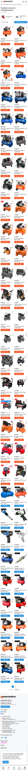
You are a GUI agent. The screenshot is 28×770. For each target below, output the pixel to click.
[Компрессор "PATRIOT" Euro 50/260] (7, 31)
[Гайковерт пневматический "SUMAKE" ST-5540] (20, 514)
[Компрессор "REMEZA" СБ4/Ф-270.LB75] (20, 75)
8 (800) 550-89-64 (6, 700)
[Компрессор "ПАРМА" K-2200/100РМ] (7, 163)
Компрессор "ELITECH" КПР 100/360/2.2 (7, 613)
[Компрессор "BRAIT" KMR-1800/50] (20, 382)
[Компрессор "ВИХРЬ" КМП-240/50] (20, 207)
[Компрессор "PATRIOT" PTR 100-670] (20, 492)
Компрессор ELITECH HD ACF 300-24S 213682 (6, 305)
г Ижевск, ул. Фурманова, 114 (8, 719)
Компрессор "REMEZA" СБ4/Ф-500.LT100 (7, 503)
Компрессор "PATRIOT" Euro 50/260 (7, 41)
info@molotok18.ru (6, 716)
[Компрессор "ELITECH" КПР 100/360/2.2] (7, 602)
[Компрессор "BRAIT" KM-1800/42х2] (7, 382)
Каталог (6, 4)
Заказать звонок (5, 706)
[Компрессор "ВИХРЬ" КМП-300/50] (20, 229)
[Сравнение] (13, 27)
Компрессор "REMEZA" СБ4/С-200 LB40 (20, 129)
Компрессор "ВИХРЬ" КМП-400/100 (5, 261)
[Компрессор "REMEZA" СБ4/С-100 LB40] (7, 97)
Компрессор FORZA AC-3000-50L (19, 459)
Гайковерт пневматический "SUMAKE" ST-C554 (7, 547)
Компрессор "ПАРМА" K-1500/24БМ (6, 283)
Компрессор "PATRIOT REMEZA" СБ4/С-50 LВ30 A (7, 635)
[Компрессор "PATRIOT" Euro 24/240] (20, 31)
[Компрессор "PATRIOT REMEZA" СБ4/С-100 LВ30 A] (7, 646)
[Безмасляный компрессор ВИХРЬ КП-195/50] (7, 426)
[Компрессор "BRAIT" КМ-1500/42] (20, 360)
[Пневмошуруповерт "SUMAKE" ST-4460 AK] (20, 558)
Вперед (16, 689)
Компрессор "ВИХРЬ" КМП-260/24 (5, 239)
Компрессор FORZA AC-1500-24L (6, 481)
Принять (6, 762)
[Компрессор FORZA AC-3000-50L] (20, 448)
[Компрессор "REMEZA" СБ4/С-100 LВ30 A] (20, 97)
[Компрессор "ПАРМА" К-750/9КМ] (7, 317)
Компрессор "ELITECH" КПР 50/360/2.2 (20, 591)
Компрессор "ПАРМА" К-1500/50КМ (5, 349)
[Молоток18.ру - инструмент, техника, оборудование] (8, 1)
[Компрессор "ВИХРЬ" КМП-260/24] (7, 229)
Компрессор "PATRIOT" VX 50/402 (6, 63)
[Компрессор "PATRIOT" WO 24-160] (20, 185)
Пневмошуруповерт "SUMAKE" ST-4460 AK (19, 569)
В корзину (6, 44)
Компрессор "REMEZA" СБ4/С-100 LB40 (7, 107)
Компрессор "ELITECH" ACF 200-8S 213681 (20, 305)
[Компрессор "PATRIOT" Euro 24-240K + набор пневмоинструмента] (7, 75)
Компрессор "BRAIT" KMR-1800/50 (20, 393)
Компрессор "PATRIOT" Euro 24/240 (20, 41)
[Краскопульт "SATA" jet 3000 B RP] (20, 536)
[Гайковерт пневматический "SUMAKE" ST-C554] (7, 536)
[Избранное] (13, 26)
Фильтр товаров (22, 22)
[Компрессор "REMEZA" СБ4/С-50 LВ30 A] (7, 141)
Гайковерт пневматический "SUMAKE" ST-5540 (20, 525)
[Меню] (1, 1)
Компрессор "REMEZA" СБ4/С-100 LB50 (7, 129)
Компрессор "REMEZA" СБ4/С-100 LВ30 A (20, 107)
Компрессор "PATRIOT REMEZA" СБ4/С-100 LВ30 (20, 657)
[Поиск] (23, 1)
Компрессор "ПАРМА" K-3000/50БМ (6, 371)
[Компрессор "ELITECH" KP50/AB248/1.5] (7, 580)
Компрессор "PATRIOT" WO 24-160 (20, 195)
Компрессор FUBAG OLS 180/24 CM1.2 (6, 459)
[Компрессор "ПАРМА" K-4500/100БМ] (20, 273)
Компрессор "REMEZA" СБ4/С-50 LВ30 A (7, 151)
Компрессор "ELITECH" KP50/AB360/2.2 (19, 613)
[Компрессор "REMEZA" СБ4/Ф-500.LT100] (7, 492)
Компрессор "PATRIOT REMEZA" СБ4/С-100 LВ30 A (7, 657)
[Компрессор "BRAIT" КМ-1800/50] (7, 185)
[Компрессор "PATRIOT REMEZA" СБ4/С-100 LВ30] (20, 646)
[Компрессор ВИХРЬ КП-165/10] (20, 426)
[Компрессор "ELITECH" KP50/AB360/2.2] (20, 602)
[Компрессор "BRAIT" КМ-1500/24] (20, 163)
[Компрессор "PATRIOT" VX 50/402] (7, 53)
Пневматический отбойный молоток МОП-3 (7, 525)
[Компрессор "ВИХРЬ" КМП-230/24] (7, 207)
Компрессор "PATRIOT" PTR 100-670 (20, 503)
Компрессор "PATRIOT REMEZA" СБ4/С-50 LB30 (20, 635)
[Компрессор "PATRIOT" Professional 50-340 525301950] (7, 404)
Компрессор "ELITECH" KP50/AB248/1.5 (6, 591)
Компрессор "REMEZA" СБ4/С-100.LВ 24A (7, 569)
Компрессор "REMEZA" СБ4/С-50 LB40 (7, 679)
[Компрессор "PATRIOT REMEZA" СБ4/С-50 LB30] (20, 624)
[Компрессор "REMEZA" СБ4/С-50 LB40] (7, 668)
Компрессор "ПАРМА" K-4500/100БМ (19, 283)
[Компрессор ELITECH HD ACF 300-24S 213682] (7, 295)
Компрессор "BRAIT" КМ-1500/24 (18, 173)
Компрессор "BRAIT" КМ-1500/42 (18, 371)
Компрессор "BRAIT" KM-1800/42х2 (6, 393)
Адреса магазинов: (6, 718)
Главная (2, 4)
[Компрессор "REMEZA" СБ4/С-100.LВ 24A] (7, 558)
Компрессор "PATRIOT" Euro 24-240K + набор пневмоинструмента (7, 85)
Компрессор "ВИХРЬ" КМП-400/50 (19, 261)
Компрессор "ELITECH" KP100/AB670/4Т (19, 679)
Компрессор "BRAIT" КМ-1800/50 (5, 195)
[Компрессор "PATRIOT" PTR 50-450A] (20, 53)
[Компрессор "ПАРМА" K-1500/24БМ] (7, 273)
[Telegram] (2, 737)
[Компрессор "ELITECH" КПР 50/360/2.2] (20, 580)
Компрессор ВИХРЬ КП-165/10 (18, 437)
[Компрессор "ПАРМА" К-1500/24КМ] (20, 317)
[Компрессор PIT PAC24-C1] (20, 470)
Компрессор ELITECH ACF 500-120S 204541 (20, 415)
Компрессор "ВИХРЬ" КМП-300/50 (19, 239)
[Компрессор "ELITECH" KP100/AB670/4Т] (20, 668)
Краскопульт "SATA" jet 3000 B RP (19, 547)
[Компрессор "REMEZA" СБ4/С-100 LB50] (7, 119)
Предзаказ (5, 505)
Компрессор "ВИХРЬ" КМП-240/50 (19, 217)
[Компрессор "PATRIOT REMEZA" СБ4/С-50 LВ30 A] (7, 624)
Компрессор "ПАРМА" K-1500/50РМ (19, 151)
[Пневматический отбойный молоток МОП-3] (7, 514)
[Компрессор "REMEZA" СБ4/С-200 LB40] (20, 119)
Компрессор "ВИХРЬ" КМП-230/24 (5, 217)
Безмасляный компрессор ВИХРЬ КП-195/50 (6, 437)
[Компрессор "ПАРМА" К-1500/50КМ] (7, 338)
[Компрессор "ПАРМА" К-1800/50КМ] (20, 338)
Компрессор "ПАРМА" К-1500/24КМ (19, 327)
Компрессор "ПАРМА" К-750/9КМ (5, 327)
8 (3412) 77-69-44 (6, 703)
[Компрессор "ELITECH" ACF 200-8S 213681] (20, 295)
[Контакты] (25, 1)
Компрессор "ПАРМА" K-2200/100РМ (6, 173)
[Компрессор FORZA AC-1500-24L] (7, 470)
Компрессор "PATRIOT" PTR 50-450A (20, 63)
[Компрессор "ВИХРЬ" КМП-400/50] (20, 251)
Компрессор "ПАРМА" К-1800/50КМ (19, 349)
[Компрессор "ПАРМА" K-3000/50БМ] (7, 360)
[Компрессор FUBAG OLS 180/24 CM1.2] (7, 448)
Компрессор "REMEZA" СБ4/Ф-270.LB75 (20, 85)
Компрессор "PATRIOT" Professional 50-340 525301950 (6, 415)
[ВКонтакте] (5, 737)
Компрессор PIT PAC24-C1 (20, 480)
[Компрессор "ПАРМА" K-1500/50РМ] (20, 141)
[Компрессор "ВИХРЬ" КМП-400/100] (7, 251)
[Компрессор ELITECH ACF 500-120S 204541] (20, 404)
